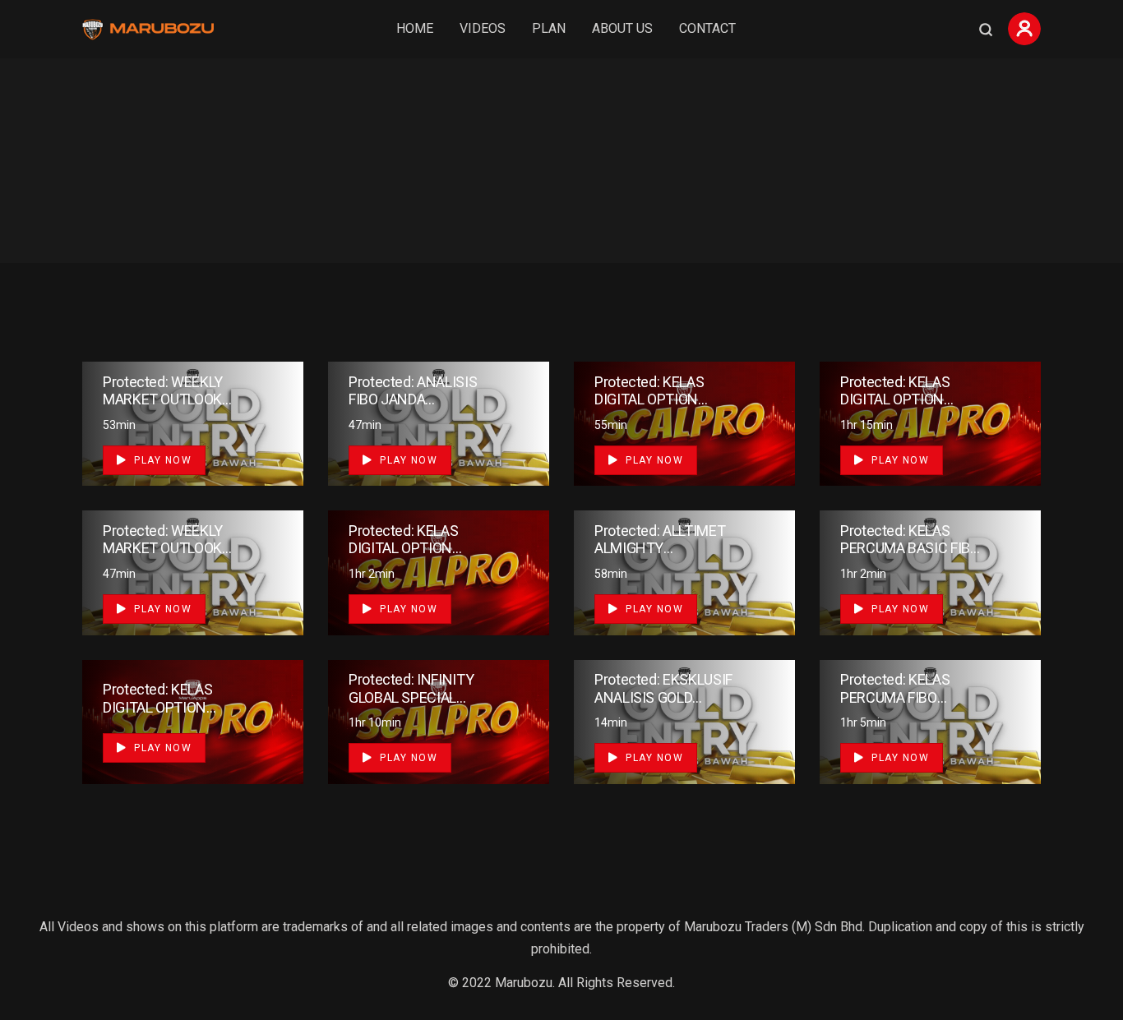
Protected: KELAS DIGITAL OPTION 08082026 (157, 707)
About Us (622, 28)
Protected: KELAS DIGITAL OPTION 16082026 (895, 399)
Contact (707, 28)
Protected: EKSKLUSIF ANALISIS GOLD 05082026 (663, 697)
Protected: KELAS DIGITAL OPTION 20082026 (649, 399)
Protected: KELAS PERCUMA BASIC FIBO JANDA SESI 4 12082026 (910, 557)
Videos (483, 28)
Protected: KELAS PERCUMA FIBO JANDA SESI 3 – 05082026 (895, 706)
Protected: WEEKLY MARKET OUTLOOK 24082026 (163, 399)
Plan (549, 28)
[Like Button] (266, 420)
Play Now (161, 460)
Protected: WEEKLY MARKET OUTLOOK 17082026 (163, 548)
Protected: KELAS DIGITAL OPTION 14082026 (403, 548)
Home (414, 28)
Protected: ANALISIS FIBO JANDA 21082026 (413, 399)
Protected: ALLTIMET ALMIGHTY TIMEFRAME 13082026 (659, 557)
